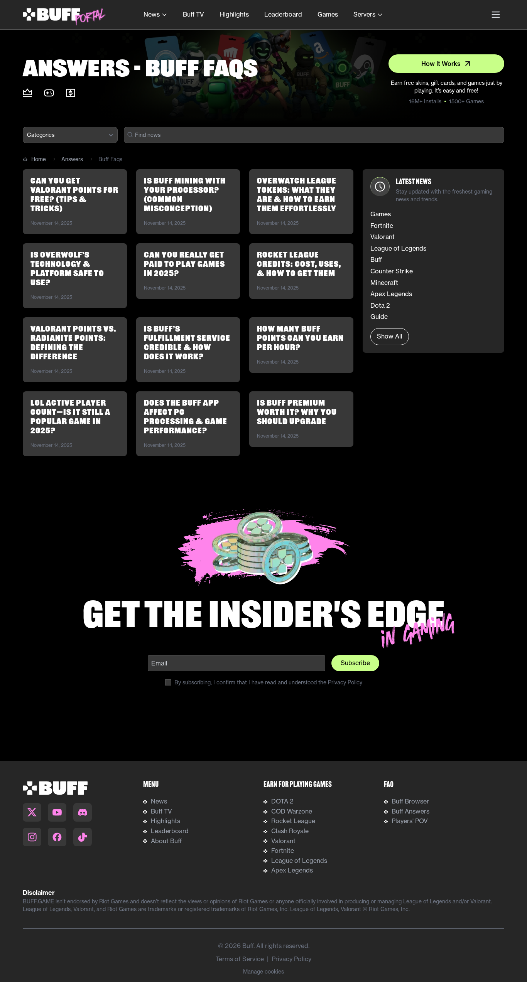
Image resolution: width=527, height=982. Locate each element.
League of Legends (299, 860)
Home (38, 159)
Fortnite (282, 850)
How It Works (441, 63)
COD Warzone (291, 811)
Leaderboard (283, 14)
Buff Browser (410, 801)
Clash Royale (290, 831)
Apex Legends (292, 870)
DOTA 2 (282, 801)
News (152, 14)
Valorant (283, 841)
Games (328, 14)
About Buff (166, 841)
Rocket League (293, 821)
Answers (72, 159)
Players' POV (410, 821)
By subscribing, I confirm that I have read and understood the (268, 682)
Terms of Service (240, 959)
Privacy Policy (345, 682)
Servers (364, 14)
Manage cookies (263, 971)
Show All (389, 336)
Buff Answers (410, 811)
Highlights (234, 14)
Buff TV (193, 14)
